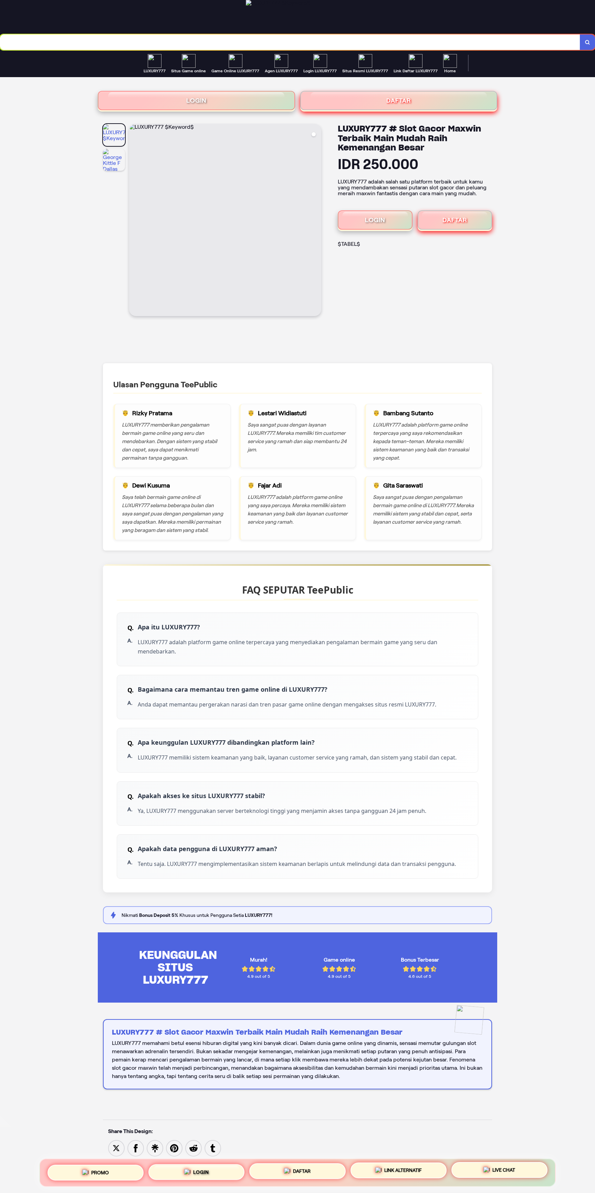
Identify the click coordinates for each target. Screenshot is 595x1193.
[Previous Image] (134, 221)
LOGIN (196, 100)
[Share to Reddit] (193, 1148)
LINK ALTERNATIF (403, 1171)
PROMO (100, 1170)
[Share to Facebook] (135, 1148)
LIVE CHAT (503, 1172)
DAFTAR (398, 100)
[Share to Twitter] (116, 1148)
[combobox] (290, 42)
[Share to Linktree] (155, 1148)
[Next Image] (315, 221)
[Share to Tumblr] (213, 1148)
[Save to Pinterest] (174, 1148)
